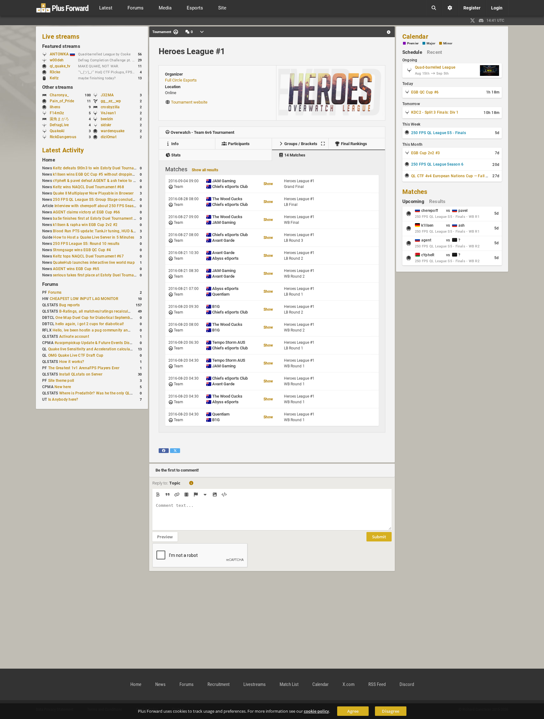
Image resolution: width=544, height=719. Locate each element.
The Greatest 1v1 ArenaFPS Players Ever (83, 368)
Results (437, 201)
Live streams (60, 36)
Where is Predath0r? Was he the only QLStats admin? (106, 393)
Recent (434, 52)
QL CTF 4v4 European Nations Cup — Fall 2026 (453, 176)
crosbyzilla (110, 107)
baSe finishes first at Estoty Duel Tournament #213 (98, 218)
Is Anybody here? (63, 399)
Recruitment (218, 684)
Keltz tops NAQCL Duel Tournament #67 (88, 256)
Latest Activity (63, 150)
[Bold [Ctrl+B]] (158, 494)
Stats (175, 155)
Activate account (74, 336)
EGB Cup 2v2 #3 (425, 153)
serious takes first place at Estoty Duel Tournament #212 (103, 275)
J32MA (107, 95)
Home (48, 160)
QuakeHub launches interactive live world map (94, 262)
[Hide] (205, 494)
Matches (415, 191)
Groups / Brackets (300, 143)
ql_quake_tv (60, 66)
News (160, 684)
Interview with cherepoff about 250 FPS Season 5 (97, 206)
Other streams (57, 87)
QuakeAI (57, 131)
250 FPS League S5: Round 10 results (86, 243)
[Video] (186, 494)
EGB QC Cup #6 (425, 92)
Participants (238, 143)
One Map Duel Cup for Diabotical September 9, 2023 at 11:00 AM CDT (117, 317)
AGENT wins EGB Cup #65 (76, 269)
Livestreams (254, 684)
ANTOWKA (60, 54)
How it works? (71, 362)
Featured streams (61, 46)
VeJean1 (108, 113)
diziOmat (108, 137)
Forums (50, 284)
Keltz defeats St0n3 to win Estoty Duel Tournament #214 (103, 168)
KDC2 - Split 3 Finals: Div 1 (435, 112)
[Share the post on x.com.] (175, 450)
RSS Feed (377, 684)
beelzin (107, 119)
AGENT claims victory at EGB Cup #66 (86, 212)
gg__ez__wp (111, 101)
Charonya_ (59, 95)
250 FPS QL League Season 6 (437, 164)
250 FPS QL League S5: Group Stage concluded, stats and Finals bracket (117, 199)
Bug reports (69, 305)
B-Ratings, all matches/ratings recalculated (97, 311)
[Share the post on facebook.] (164, 450)
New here (62, 387)
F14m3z (57, 113)
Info (174, 143)
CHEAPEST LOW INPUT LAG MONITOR (84, 299)
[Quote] (167, 494)
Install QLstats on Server (80, 374)
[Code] (224, 494)
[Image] (214, 494)
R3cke (55, 72)
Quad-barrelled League (435, 67)
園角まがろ (59, 119)
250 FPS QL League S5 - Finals (438, 133)
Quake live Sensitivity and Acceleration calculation (92, 349)
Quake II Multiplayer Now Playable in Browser (93, 193)
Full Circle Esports (181, 80)
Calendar (415, 36)
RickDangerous (63, 137)
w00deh (57, 60)
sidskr (106, 125)
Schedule (412, 52)
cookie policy (316, 711)
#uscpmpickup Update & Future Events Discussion (98, 343)
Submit (379, 537)
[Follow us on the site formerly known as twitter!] (472, 20)
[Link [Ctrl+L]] (177, 494)
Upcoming (413, 201)
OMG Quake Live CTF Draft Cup (76, 355)
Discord (407, 684)
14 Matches (294, 155)
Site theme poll (61, 380)
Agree (353, 711)
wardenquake (113, 131)
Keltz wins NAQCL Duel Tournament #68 (88, 187)
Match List (289, 684)
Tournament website (189, 102)
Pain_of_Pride (62, 101)
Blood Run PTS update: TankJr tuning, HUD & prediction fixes (107, 231)
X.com (348, 684)
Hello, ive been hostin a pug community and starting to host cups (110, 330)
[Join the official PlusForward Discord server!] (481, 20)
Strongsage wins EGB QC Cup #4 (82, 250)
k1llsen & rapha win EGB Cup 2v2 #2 (85, 225)
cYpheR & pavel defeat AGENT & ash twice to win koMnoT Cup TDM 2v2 (116, 180)
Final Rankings (353, 143)
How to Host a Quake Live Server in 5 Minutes (93, 237)
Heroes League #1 (192, 51)
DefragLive (59, 125)
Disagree (390, 711)
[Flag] (195, 494)
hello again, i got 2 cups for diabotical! (89, 324)
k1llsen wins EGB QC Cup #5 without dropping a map (100, 174)
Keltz (54, 78)
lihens (55, 107)
